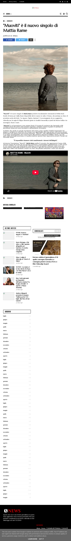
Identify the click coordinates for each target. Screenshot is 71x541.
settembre (6, 352)
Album (38, 528)
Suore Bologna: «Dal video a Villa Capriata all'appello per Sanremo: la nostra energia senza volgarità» (22, 246)
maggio (5, 323)
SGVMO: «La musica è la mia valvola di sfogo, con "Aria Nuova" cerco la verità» (23, 269)
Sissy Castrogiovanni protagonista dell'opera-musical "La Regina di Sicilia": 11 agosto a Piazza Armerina (23, 282)
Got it (41, 539)
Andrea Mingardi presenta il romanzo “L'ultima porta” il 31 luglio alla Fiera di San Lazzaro (22, 297)
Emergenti (10, 21)
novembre (6, 345)
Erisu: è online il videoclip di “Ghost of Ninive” (23, 259)
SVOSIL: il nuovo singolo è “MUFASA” (22, 233)
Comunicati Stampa (53, 528)
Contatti (21, 1)
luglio (4, 316)
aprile (4, 327)
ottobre (5, 348)
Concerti (64, 528)
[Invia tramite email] (30, 39)
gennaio (5, 338)
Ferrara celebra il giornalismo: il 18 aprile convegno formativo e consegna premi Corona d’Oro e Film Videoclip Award (45, 260)
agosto (5, 356)
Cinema (43, 528)
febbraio (5, 334)
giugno (5, 319)
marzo (5, 330)
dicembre (6, 341)
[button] (8, 14)
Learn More (32, 539)
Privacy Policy (13, 1)
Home (4, 1)
